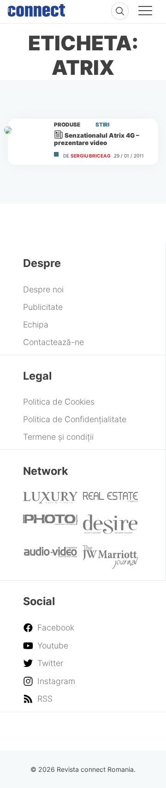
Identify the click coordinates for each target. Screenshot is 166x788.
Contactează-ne (53, 342)
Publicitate (43, 307)
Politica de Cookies (59, 401)
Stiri (102, 124)
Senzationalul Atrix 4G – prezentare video (96, 139)
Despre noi (43, 289)
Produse (67, 124)
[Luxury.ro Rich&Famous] (50, 500)
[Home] (36, 8)
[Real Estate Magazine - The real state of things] (110, 499)
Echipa (35, 324)
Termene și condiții (58, 437)
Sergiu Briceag (91, 155)
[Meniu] (145, 12)
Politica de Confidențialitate (74, 419)
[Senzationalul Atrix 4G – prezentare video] (27, 142)
